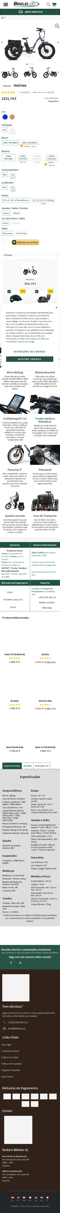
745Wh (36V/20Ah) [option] (37, 157)
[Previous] (3, 42)
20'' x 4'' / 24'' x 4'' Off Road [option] (43, 200)
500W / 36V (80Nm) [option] (29, 142)
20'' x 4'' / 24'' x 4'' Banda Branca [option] (16, 200)
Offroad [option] (16, 213)
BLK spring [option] (7, 233)
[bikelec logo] (26, 4)
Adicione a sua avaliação (43, 92)
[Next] (57, 42)
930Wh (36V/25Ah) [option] (51, 157)
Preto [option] (5, 223)
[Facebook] (11, 962)
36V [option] (4, 130)
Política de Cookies (27, 338)
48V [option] (12, 130)
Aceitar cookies (29, 358)
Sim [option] (12, 174)
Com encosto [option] (21, 233)
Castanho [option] (16, 223)
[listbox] (30, 117)
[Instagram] (20, 962)
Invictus (30, 279)
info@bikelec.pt (16, 1028)
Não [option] (4, 174)
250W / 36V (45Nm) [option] (10, 142)
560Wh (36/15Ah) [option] (23, 157)
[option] (5, 117)
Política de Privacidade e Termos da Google (27, 340)
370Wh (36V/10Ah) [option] (8, 157)
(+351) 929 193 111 (18, 1022)
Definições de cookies (29, 351)
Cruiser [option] (6, 213)
